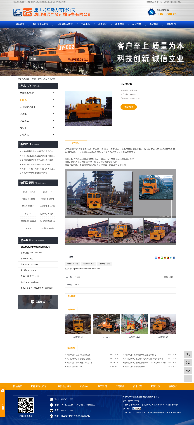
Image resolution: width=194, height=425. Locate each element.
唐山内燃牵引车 (28, 206)
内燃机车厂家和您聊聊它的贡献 (35, 173)
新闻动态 (154, 24)
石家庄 (157, 413)
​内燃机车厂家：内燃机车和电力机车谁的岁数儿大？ (39, 169)
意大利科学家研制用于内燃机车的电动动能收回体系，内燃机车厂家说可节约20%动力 (39, 160)
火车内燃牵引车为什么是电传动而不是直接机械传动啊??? (148, 359)
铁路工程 (24, 121)
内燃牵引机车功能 (47, 206)
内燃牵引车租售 (47, 228)
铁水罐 (23, 114)
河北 (143, 413)
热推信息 (150, 2)
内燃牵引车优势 (28, 199)
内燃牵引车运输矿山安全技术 (79, 355)
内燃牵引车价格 (104, 264)
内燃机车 (51, 79)
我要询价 (128, 107)
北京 (135, 413)
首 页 (34, 79)
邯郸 (175, 413)
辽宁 (147, 413)
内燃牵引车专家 (88, 264)
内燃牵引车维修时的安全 (134, 366)
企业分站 (158, 2)
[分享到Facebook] (174, 258)
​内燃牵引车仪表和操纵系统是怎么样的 (140, 355)
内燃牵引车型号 (47, 199)
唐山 (152, 413)
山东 (170, 413)
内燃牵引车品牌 (28, 192)
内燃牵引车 (160, 405)
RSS (174, 2)
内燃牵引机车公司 (28, 221)
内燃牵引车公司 (72, 264)
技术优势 (136, 24)
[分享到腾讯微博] (171, 258)
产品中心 (85, 24)
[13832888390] (188, 354)
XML (179, 2)
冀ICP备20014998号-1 (132, 401)
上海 (166, 413)
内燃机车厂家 (138, 405)
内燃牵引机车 (47, 192)
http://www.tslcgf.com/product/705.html (86, 269)
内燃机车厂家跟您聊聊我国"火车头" (36, 164)
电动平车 (24, 128)
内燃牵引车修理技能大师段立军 (79, 363)
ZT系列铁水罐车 (65, 24)
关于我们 (102, 24)
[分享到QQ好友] (165, 258)
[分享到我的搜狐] (168, 258)
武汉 (162, 413)
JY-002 (77, 277)
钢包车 (28, 228)
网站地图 (167, 2)
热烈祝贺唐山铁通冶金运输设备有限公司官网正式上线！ (39, 156)
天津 (139, 413)
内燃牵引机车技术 (47, 214)
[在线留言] (188, 370)
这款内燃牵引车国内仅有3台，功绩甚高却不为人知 (145, 363)
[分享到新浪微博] (159, 258)
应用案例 (119, 24)
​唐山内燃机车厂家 (47, 221)
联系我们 (171, 24)
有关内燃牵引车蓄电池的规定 (79, 359)
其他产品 (24, 135)
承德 (179, 413)
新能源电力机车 (40, 24)
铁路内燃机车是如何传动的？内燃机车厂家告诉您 (39, 151)
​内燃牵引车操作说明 (75, 366)
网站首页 (20, 24)
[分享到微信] (162, 258)
